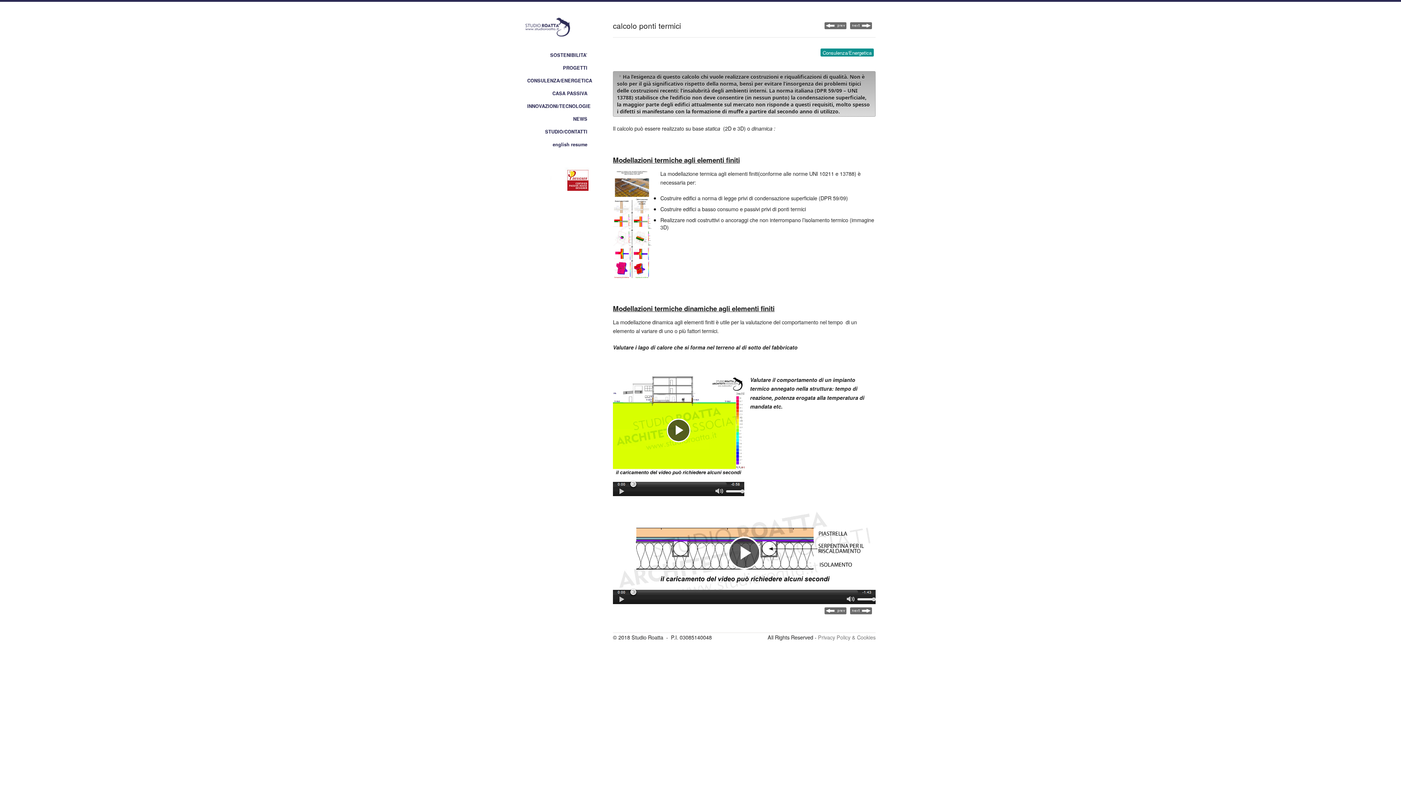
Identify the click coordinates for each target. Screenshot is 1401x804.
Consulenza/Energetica (847, 52)
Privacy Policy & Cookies (847, 637)
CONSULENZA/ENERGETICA (559, 80)
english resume (570, 144)
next (835, 25)
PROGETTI (575, 68)
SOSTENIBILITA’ (568, 55)
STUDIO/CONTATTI (566, 131)
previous (861, 25)
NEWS (580, 119)
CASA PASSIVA (569, 93)
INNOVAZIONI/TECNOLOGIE (559, 106)
